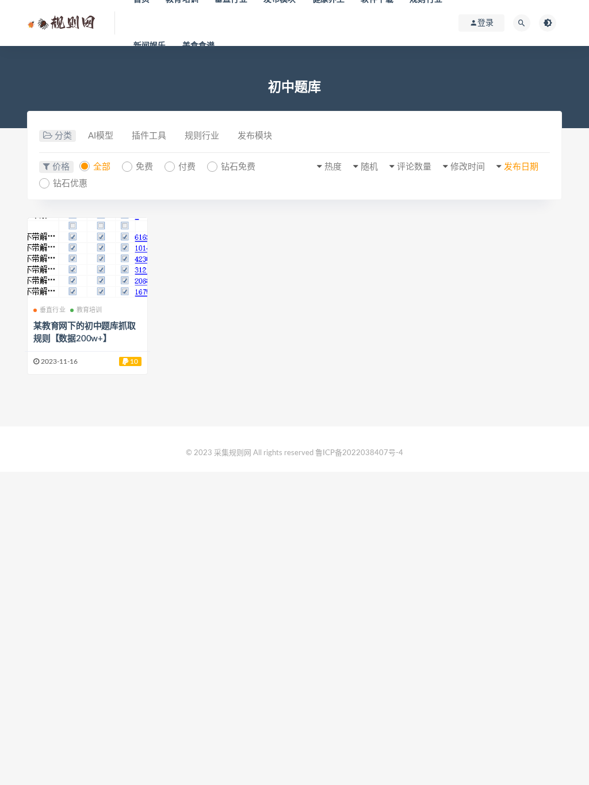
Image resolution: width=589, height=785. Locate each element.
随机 (369, 167)
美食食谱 (198, 46)
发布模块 (255, 136)
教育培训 (89, 310)
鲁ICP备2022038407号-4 (359, 453)
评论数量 (414, 167)
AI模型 (100, 136)
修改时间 (467, 167)
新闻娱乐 (149, 46)
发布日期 (521, 167)
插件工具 (149, 136)
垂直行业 (53, 310)
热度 (333, 167)
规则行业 (202, 136)
